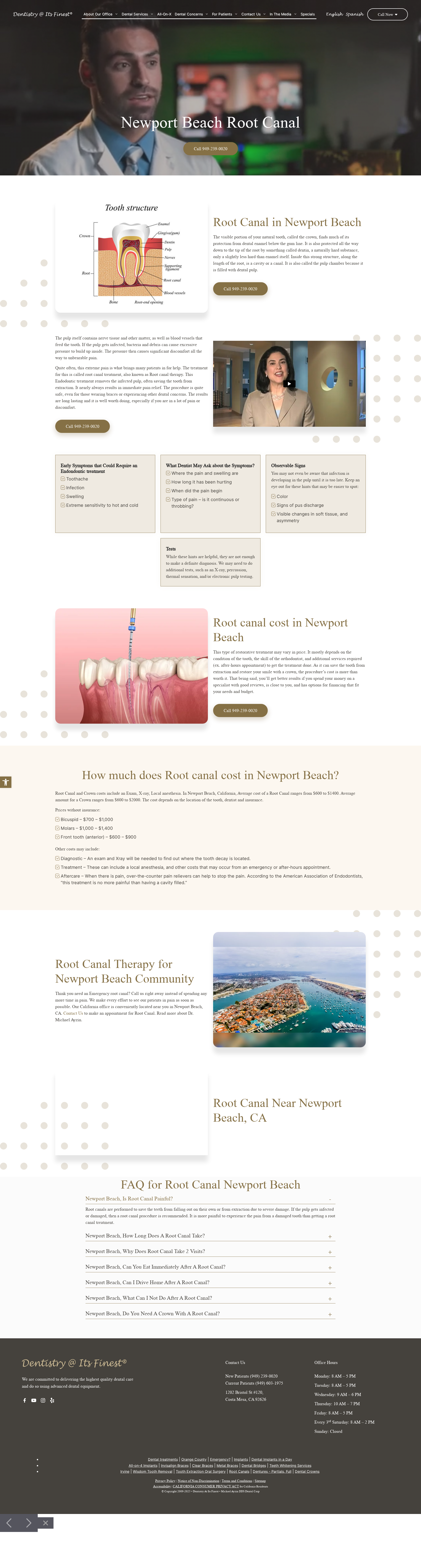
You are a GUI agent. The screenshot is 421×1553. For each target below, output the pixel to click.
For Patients (222, 14)
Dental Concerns (189, 14)
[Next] (28, 1523)
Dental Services (135, 14)
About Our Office (98, 14)
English (334, 14)
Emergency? (220, 1459)
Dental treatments (163, 1459)
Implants (241, 1459)
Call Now (386, 14)
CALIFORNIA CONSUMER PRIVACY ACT (206, 1486)
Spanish (354, 14)
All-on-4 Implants (143, 1465)
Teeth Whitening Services (290, 1465)
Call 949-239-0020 (240, 289)
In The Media (280, 14)
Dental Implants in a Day (272, 1459)
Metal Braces (227, 1465)
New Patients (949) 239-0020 (251, 1376)
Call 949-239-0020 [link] (210, 149)
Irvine (124, 1471)
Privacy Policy (165, 1480)
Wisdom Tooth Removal (152, 1471)
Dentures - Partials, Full (272, 1471)
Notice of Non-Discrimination (198, 1480)
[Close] (46, 1523)
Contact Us (250, 14)
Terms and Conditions (237, 1480)
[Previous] (9, 1523)
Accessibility (162, 1486)
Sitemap (260, 1480)
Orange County (194, 1459)
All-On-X (164, 14)
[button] (5, 782)
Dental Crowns (307, 1471)
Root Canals (239, 1471)
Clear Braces (202, 1465)
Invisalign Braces (175, 1465)
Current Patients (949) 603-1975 (254, 1383)
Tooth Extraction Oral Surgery (201, 1471)
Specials (308, 14)
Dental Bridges (254, 1465)
